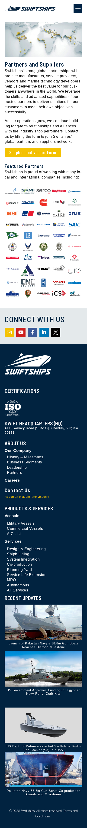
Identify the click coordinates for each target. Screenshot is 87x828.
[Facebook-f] (32, 332)
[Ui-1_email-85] (9, 332)
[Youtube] (21, 332)
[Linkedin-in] (44, 332)
